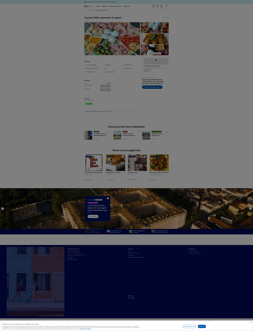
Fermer (250, 322)
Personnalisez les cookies (189, 326)
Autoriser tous (201, 326)
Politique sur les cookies (85, 328)
